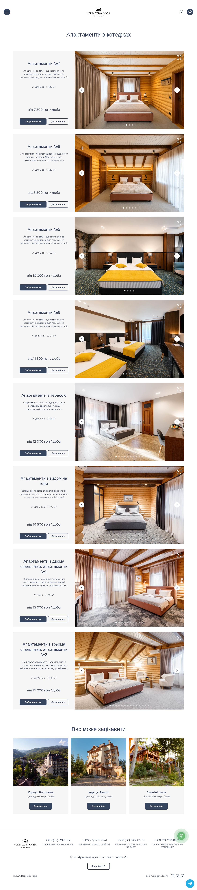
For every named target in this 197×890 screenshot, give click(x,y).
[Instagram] (182, 876)
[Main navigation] (7, 12)
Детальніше (58, 121)
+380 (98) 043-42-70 (131, 840)
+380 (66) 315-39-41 (94, 840)
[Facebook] (172, 876)
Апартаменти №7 (44, 63)
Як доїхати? (98, 866)
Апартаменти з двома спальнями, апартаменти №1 (44, 566)
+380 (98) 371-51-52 (58, 840)
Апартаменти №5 (44, 229)
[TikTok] (177, 876)
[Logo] (98, 11)
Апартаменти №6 (44, 312)
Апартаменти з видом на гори (44, 481)
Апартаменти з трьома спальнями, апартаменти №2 (44, 649)
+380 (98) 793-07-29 (167, 840)
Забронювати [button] (33, 121)
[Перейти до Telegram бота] (190, 883)
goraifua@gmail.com (157, 876)
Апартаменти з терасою (43, 395)
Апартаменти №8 (44, 146)
